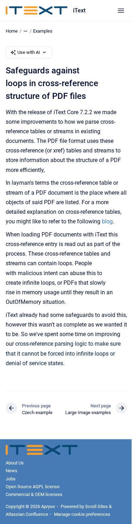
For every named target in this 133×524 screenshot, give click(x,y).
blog (107, 221)
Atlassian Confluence (27, 514)
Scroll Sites (96, 506)
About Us (15, 463)
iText (79, 10)
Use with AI (28, 52)
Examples (42, 31)
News (11, 470)
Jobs (11, 478)
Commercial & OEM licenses (34, 494)
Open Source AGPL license (33, 486)
